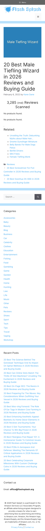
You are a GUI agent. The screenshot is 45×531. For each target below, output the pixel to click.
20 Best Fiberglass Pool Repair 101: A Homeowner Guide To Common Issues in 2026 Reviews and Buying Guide (22, 440)
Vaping (7, 336)
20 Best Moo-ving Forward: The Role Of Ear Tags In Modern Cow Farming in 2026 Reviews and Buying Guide (22, 409)
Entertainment (10, 254)
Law (6, 291)
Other (6, 303)
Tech (6, 323)
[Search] (38, 197)
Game (6, 271)
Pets (6, 307)
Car (5, 238)
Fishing (7, 258)
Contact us (29, 527)
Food (6, 262)
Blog (6, 230)
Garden (7, 275)
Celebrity (8, 242)
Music (6, 299)
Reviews (11, 164)
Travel (6, 332)
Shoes (7, 315)
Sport (6, 319)
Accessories (9, 218)
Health (7, 279)
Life (5, 295)
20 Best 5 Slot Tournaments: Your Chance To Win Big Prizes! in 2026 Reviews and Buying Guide (20, 430)
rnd (20, 102)
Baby (6, 222)
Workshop (8, 340)
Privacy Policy (17, 527)
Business (8, 234)
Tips (6, 328)
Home (6, 283)
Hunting (7, 287)
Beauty (7, 226)
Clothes (7, 246)
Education (8, 250)
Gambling (8, 267)
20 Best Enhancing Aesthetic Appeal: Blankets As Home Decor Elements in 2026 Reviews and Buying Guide (21, 419)
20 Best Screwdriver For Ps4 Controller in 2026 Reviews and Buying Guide (22, 171)
